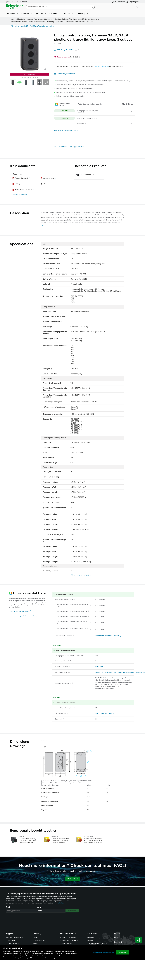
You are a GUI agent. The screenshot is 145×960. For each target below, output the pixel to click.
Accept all (122, 952)
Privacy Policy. (59, 903)
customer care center (101, 66)
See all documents (20, 195)
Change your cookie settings (103, 952)
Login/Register (134, 2)
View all (32, 26)
